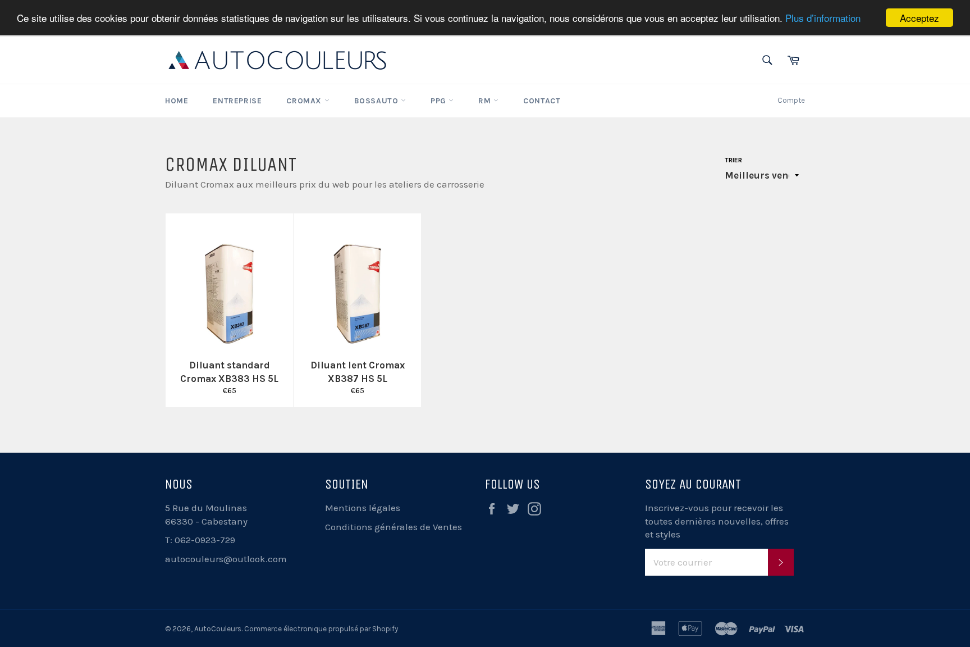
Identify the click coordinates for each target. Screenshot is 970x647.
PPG (440, 101)
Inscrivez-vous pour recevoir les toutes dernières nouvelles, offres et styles (717, 521)
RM (485, 101)
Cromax (305, 101)
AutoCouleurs (217, 629)
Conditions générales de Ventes (393, 526)
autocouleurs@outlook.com (226, 558)
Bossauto (377, 101)
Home (176, 101)
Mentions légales (362, 507)
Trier (733, 160)
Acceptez (919, 18)
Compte (791, 100)
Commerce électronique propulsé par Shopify (321, 629)
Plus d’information (823, 18)
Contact (541, 101)
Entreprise (237, 101)
